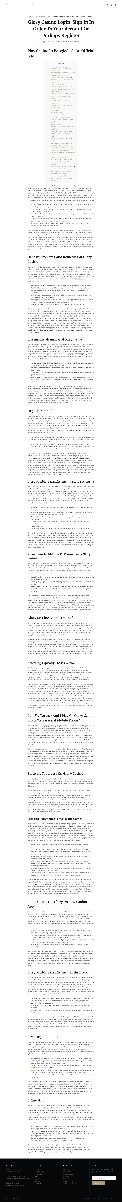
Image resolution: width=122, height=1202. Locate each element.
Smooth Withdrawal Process (60, 171)
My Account (39, 1172)
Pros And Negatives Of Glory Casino (62, 73)
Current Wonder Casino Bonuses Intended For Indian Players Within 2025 (61, 133)
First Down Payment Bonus (59, 108)
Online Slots (54, 110)
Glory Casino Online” (57, 84)
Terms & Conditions (69, 1183)
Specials (66, 1179)
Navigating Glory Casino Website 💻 (62, 166)
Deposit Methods (56, 75)
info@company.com (22, 1178)
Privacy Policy (68, 1181)
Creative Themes (110, 1199)
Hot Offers (38, 1181)
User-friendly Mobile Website (60, 117)
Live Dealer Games (56, 112)
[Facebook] (6, 1198)
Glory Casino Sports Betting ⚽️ (61, 77)
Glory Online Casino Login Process (62, 105)
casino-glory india (73, 41)
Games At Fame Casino (58, 157)
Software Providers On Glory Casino (62, 94)
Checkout (38, 1183)
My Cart (37, 1176)
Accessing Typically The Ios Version (62, 87)
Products (38, 1169)
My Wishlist (38, 1174)
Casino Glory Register (57, 115)
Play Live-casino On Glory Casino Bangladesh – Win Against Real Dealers (61, 162)
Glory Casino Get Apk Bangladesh (61, 169)
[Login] (111, 5)
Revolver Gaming (56, 124)
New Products (68, 1169)
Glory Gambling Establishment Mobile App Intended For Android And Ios (61, 178)
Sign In (37, 1179)
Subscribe (98, 1183)
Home (34, 5)
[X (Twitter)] (10, 1198)
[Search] (107, 5)
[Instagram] (14, 1198)
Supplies (66, 1176)
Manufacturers (68, 1174)
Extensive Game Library (58, 174)
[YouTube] (17, 1198)
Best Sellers (67, 1172)
